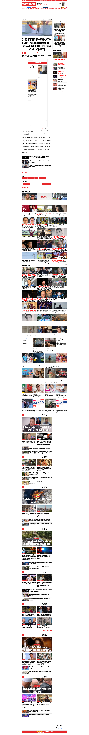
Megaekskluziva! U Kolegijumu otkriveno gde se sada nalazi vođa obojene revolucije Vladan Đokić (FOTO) (59, 44)
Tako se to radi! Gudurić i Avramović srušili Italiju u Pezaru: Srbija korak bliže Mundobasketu (39, 0)
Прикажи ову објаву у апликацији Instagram (34, 112)
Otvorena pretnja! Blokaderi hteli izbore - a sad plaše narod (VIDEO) (28, 442)
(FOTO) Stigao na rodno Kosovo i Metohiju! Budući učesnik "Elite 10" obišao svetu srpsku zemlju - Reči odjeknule (29, 705)
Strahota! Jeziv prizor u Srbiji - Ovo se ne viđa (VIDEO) (37, 501)
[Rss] (61, 725)
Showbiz (37, 644)
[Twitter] (57, 725)
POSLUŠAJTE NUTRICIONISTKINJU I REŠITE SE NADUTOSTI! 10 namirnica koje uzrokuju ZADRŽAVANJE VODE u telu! (39, 157)
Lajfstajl (26, 19)
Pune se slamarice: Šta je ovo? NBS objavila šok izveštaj (29, 514)
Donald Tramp (63, 8)
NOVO (22, 7)
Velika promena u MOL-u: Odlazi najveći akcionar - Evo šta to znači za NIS (44, 515)
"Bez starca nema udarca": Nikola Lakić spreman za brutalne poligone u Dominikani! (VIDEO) (40, 482)
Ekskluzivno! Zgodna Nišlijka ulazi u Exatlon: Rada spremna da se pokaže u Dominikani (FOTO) (39, 473)
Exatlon (23, 465)
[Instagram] (59, 725)
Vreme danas (37, 8)
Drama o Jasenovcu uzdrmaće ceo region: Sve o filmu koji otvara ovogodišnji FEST (44, 663)
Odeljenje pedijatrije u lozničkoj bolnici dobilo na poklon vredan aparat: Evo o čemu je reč (40, 524)
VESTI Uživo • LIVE (48, 732)
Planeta (50, 7)
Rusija (59, 8)
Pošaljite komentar (46, 183)
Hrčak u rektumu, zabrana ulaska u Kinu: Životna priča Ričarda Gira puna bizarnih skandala (29, 663)
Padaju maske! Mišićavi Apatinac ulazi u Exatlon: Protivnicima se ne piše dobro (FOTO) (44, 469)
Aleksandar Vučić (30, 8)
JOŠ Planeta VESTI (47, 630)
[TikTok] (63, 725)
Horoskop (42, 8)
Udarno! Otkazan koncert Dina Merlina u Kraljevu (37, 690)
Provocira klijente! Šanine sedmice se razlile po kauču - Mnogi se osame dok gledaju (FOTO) (39, 711)
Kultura (39, 659)
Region (36, 538)
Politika (25, 7)
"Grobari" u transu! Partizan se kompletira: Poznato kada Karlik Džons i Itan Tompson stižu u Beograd (40, 590)
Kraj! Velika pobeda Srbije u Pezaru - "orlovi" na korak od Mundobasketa (29, 583)
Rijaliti (23, 701)
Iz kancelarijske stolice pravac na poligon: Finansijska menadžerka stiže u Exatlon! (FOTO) (28, 469)
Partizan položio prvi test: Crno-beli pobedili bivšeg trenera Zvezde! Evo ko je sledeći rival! (40, 161)
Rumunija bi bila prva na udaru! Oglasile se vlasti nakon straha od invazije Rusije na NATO (28, 615)
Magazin (56, 7)
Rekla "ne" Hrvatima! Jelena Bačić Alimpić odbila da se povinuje (44, 703)
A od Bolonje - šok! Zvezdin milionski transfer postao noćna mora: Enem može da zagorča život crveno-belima (44, 585)
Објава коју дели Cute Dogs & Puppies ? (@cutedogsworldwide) (36, 125)
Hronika (41, 7)
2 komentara (27, 183)
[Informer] (44, 4)
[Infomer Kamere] (40, 4)
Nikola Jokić (51, 8)
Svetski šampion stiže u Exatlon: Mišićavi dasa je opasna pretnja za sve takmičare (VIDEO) (40, 478)
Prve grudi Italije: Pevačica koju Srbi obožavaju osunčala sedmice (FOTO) (39, 667)
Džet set (59, 7)
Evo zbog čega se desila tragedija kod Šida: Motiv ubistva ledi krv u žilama (43, 557)
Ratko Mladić (24, 8)
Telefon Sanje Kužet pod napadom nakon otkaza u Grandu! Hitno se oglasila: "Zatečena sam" (39, 715)
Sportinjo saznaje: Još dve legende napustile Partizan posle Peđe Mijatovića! (39, 599)
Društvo (38, 7)
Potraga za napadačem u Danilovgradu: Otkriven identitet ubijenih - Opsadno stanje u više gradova (40, 567)
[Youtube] (60, 725)
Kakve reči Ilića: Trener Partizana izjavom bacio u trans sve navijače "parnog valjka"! (40, 166)
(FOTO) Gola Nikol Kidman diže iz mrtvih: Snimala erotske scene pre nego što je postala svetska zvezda (37, 648)
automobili (46, 8)
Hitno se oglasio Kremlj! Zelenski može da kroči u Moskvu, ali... (28, 626)
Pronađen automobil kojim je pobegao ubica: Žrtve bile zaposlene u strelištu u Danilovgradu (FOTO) (65, 0)
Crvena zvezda (24, 580)
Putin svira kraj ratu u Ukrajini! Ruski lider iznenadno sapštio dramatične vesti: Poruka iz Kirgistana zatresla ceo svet (44, 615)
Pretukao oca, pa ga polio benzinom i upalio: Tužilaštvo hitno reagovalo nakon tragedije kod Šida (40, 563)
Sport (34, 724)
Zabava (53, 7)
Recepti (56, 8)
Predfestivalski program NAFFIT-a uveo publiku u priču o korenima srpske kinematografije (40, 672)
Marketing (45, 724)
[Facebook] (56, 725)
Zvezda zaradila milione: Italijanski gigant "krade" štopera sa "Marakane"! (39, 595)
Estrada (37, 686)
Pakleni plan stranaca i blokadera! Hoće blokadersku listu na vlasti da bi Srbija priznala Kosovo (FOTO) (44, 443)
